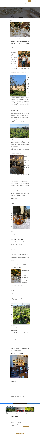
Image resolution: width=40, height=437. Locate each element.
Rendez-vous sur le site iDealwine (20, 433)
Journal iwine (20, 4)
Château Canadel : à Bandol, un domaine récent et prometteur (29, 413)
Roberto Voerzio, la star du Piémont (10, 412)
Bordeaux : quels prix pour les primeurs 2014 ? (20, 412)
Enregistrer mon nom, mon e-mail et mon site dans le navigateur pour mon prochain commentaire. (19, 425)
